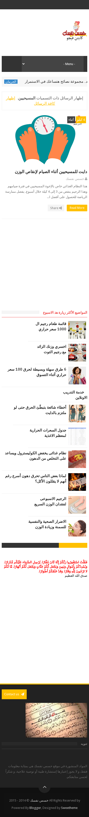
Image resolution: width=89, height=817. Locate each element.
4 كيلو (81, 119)
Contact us (12, 694)
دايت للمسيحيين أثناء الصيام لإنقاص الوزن (51, 171)
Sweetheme (69, 808)
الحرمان (15, 81)
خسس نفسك (39, 800)
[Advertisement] (45, 269)
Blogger (35, 808)
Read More (76, 208)
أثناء (71, 119)
